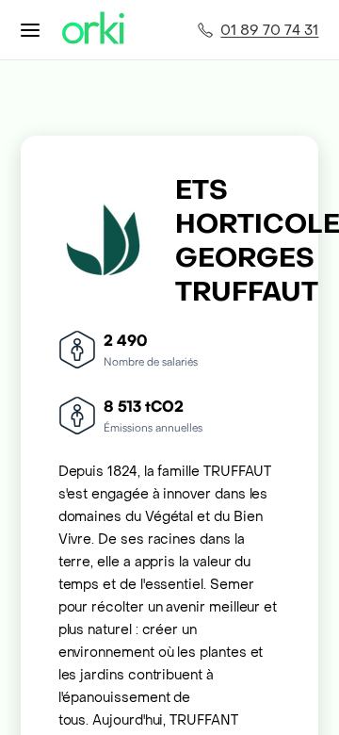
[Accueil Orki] (93, 29)
